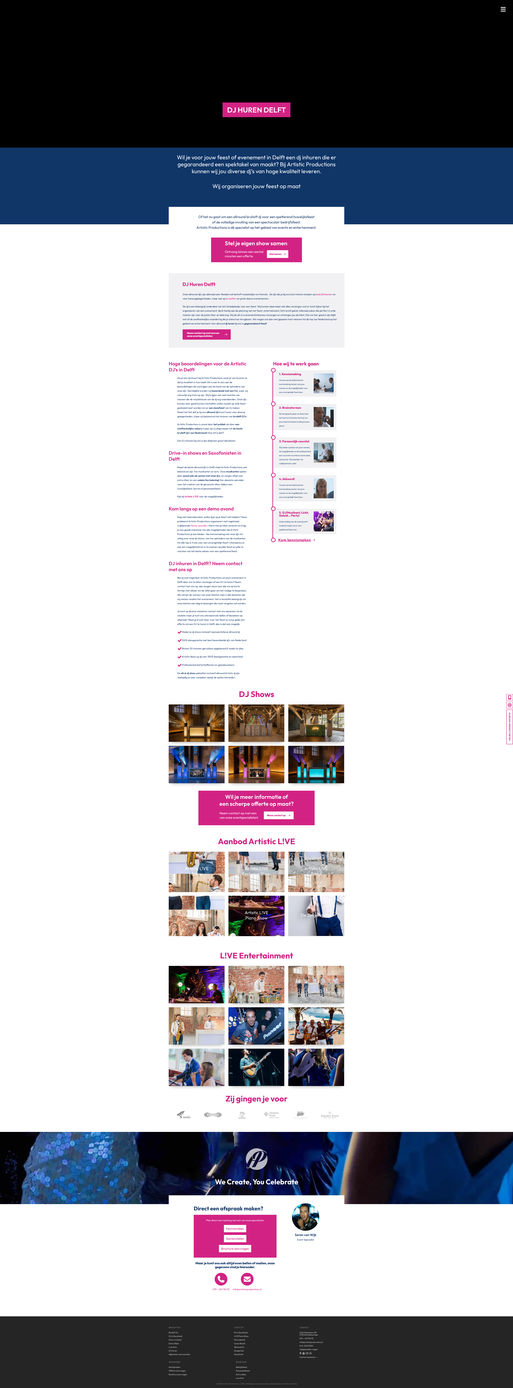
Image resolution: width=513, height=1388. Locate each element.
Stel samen (275, 254)
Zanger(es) (239, 1350)
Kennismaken (235, 1229)
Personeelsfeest (243, 1370)
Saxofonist (238, 1354)
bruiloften (231, 298)
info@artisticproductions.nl (247, 1289)
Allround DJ (239, 1347)
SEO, (243, 1384)
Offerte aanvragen (177, 1370)
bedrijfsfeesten (324, 294)
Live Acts (173, 1347)
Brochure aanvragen (235, 1249)
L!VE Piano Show (241, 1336)
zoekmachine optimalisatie (269, 1384)
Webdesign (250, 1384)
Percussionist (239, 1339)
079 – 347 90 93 (221, 1289)
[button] (503, 9)
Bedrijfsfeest (241, 1367)
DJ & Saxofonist (175, 1336)
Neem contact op (276, 815)
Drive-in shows (175, 1339)
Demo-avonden (199, 525)
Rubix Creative (291, 1384)
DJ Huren (173, 1350)
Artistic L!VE (191, 496)
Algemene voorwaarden (179, 1354)
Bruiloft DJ (173, 1332)
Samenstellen (235, 1239)
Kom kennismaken (294, 540)
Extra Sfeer (174, 1343)
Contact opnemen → (309, 1357)
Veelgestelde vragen (309, 1349)
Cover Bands (239, 1343)
